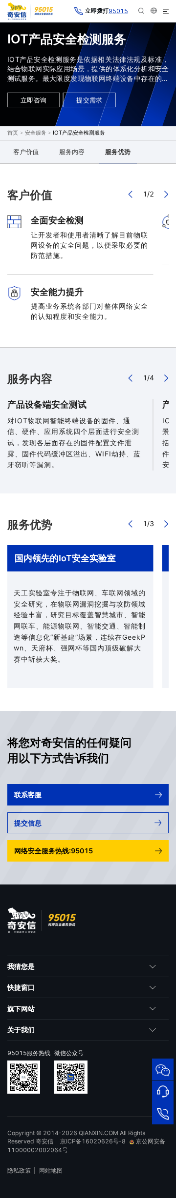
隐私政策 (19, 1170)
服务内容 (72, 152)
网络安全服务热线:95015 (53, 850)
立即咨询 (33, 100)
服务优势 (118, 152)
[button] (131, 194)
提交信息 (28, 823)
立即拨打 (106, 11)
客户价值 (26, 152)
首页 (12, 133)
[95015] (163, 1113)
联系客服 (28, 794)
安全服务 (35, 133)
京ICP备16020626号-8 (93, 1141)
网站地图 (51, 1170)
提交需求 (89, 100)
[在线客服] (163, 1091)
